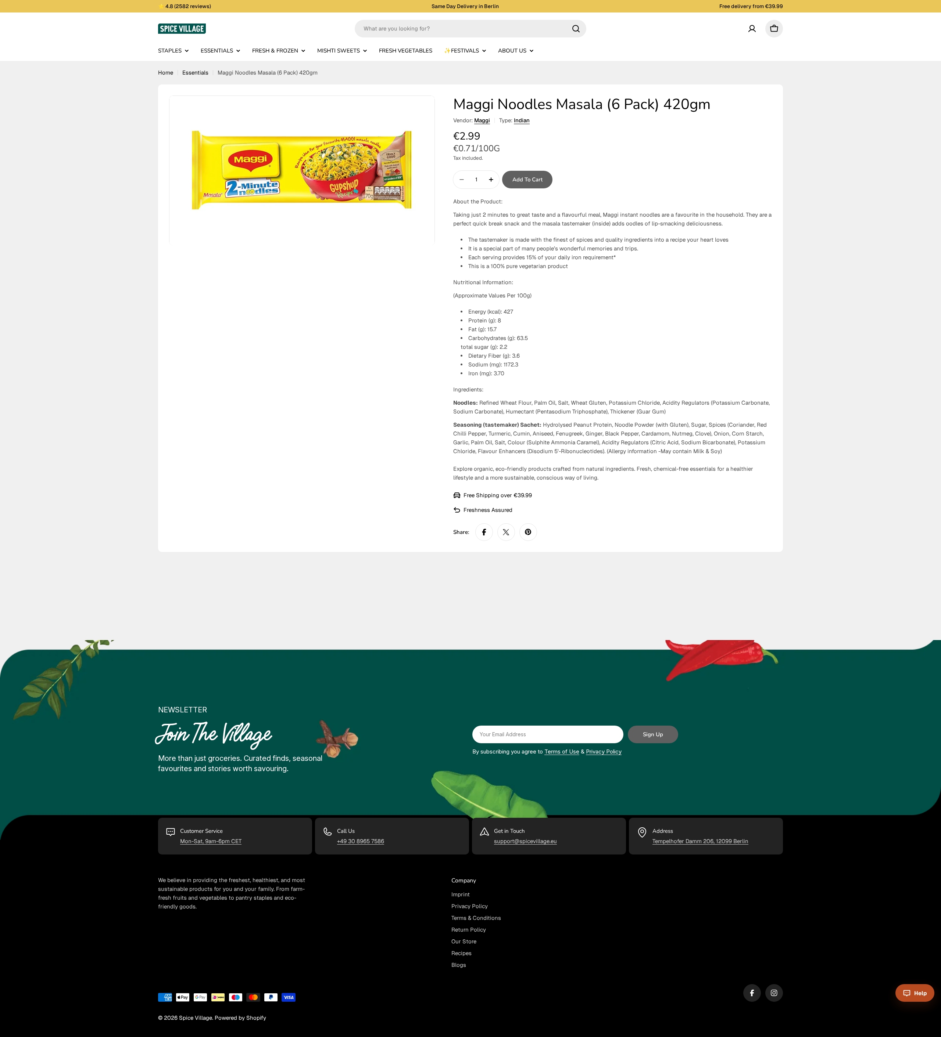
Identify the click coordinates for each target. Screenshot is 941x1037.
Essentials (195, 72)
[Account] (752, 28)
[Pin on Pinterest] (528, 532)
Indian (522, 120)
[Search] (576, 28)
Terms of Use (561, 751)
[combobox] (470, 28)
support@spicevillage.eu (525, 841)
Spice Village (195, 1017)
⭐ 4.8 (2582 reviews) (184, 6)
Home (165, 72)
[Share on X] (506, 532)
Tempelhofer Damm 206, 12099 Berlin (700, 841)
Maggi (482, 120)
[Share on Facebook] (484, 532)
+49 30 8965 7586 (360, 841)
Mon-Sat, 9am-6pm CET (210, 841)
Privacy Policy (604, 751)
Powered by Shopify (240, 1017)
